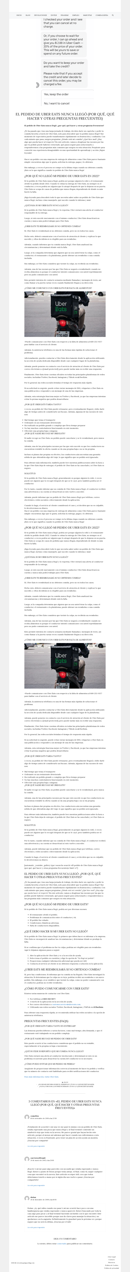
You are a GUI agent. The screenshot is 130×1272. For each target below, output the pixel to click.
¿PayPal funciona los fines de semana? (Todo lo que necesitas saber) (66, 1086)
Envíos (54, 15)
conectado (61, 1243)
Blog (28, 15)
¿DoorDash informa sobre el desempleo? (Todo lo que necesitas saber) (66, 1084)
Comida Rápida (102, 15)
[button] (113, 15)
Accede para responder (36, 1146)
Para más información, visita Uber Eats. (41, 1077)
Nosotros (111, 1262)
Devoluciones (40, 15)
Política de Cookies (111, 1265)
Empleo (75, 15)
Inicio (19, 15)
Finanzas (64, 15)
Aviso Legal (112, 1257)
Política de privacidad (111, 1268)
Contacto (111, 1260)
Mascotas (87, 15)
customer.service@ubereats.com (66, 1004)
